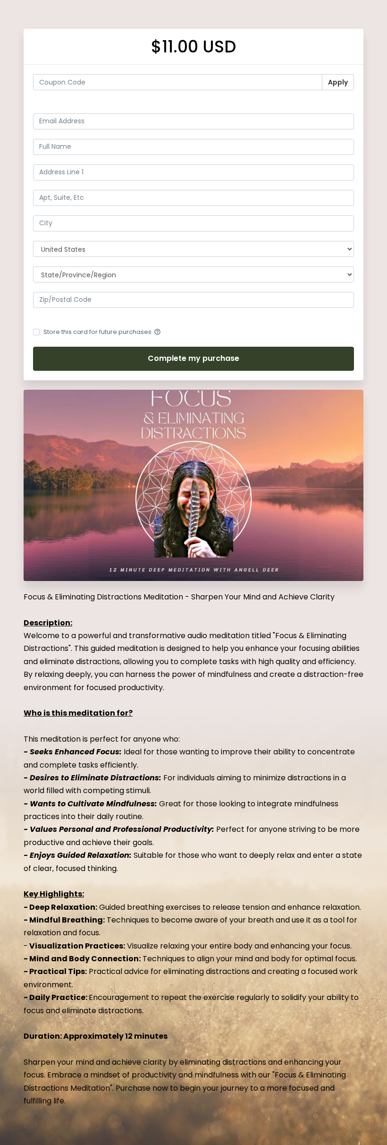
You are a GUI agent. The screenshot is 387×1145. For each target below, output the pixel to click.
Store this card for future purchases (102, 331)
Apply (338, 82)
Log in (344, 105)
